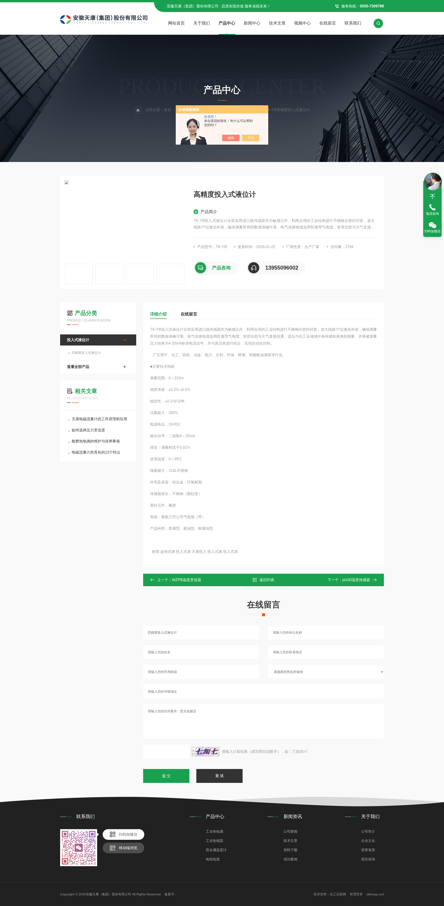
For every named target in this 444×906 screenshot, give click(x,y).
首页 (167, 110)
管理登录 (356, 894)
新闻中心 (252, 23)
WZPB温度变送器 (186, 580)
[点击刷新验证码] (205, 751)
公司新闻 (290, 831)
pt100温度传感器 (356, 580)
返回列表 (266, 580)
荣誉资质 (368, 850)
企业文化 (368, 841)
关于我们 (201, 23)
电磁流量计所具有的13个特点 (96, 452)
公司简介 (368, 831)
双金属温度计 (216, 850)
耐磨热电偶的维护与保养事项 (96, 441)
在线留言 (327, 23)
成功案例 (290, 859)
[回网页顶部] (432, 196)
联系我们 (353, 23)
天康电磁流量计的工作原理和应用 (99, 419)
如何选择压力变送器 (88, 430)
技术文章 (277, 23)
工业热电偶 (214, 831)
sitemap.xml (375, 894)
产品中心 (227, 23)
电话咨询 (432, 213)
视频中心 (302, 23)
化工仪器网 (338, 894)
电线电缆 (213, 859)
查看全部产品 (78, 367)
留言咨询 (368, 859)
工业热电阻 (214, 841)
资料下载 (290, 850)
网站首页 (176, 23)
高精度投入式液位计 (86, 353)
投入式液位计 (78, 340)
